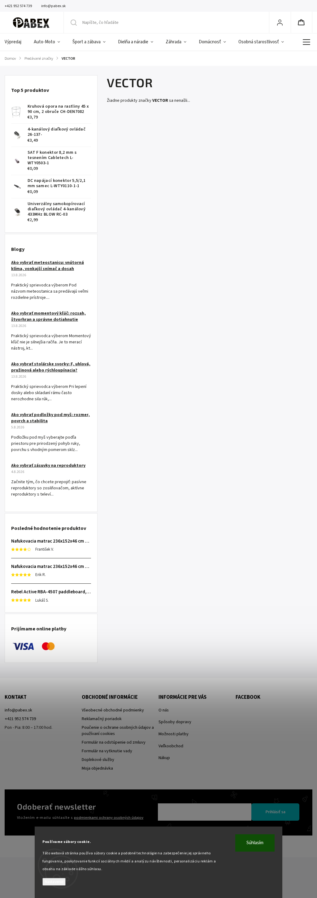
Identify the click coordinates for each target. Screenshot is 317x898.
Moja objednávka (97, 768)
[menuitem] (16, 42)
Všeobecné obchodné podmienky (113, 710)
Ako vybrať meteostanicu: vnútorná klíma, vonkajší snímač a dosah (47, 266)
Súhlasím (254, 843)
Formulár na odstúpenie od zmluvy (113, 742)
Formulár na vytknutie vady (107, 751)
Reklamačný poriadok (102, 719)
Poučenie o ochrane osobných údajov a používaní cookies (118, 730)
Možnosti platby (173, 734)
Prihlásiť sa (275, 812)
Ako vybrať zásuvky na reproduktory (48, 465)
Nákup (164, 758)
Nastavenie (54, 882)
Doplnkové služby (98, 760)
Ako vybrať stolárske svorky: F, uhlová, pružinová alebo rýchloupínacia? (50, 367)
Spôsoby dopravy (174, 722)
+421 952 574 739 (20, 719)
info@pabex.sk (18, 710)
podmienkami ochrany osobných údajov (108, 817)
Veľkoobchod (170, 746)
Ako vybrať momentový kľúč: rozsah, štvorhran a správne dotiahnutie (48, 316)
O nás (163, 710)
